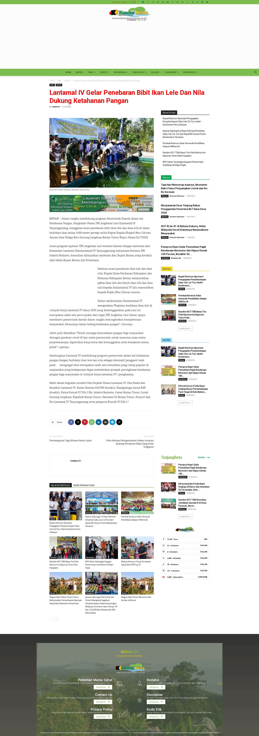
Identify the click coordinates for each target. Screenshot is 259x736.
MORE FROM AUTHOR (84, 485)
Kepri (79, 72)
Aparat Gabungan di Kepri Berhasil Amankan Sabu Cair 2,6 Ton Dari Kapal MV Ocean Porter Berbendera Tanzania (184, 134)
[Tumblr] (192, 2)
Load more (184, 328)
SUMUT (103, 72)
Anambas (165, 258)
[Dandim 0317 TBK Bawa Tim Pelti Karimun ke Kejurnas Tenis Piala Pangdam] (65, 547)
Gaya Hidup (171, 72)
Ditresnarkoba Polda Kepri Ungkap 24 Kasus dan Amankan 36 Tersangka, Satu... (193, 487)
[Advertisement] (129, 46)
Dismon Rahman (177, 196)
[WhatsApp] (92, 422)
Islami (154, 72)
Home (68, 72)
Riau (91, 72)
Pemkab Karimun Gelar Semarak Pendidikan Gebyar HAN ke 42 (184, 145)
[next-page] (56, 619)
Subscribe (202, 577)
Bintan (67, 80)
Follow (203, 545)
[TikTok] (187, 2)
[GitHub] (158, 2)
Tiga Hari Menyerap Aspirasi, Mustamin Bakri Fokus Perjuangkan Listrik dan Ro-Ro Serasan (184, 188)
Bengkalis (90, 593)
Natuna (166, 177)
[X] (197, 2)
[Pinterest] (172, 2)
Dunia (88, 513)
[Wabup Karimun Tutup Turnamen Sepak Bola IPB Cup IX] (137, 547)
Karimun (125, 513)
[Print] (106, 422)
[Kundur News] (129, 14)
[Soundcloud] (182, 2)
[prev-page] (51, 619)
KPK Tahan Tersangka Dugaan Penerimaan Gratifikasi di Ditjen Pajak (99, 564)
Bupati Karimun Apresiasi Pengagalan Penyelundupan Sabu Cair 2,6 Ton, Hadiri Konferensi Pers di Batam (182, 121)
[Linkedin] (167, 2)
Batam (52, 519)
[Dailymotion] (143, 2)
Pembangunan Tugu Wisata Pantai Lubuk (70, 440)
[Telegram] (112, 422)
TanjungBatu (171, 457)
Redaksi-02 (176, 258)
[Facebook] (148, 2)
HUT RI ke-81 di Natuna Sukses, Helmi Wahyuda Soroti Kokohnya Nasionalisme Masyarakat (184, 230)
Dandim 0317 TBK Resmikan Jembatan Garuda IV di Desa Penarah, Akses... (192, 503)
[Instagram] (163, 2)
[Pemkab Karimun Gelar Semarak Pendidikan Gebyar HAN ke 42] (137, 503)
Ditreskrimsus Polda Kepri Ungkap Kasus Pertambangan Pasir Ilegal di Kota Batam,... (193, 389)
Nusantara (119, 72)
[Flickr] (153, 2)
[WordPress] (202, 2)
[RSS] (177, 2)
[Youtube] (207, 2)
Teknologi (138, 72)
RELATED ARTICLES (60, 485)
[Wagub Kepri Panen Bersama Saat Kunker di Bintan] (137, 583)
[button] (255, 72)
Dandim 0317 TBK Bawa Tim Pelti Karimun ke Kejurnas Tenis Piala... (192, 314)
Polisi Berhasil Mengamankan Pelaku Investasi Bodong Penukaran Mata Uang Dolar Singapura (130, 443)
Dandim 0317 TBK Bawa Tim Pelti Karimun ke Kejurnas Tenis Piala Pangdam (63, 564)
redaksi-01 (56, 106)
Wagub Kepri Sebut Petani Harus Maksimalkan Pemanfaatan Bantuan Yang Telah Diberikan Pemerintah (65, 600)
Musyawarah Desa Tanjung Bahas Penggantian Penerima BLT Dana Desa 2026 (183, 209)
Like (205, 539)
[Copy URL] (119, 422)
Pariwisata (189, 72)
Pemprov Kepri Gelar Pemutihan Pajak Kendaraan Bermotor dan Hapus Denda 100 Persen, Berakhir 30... (184, 250)
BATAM (166, 340)
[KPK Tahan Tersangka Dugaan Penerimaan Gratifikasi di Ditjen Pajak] (101, 547)
